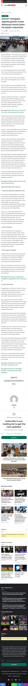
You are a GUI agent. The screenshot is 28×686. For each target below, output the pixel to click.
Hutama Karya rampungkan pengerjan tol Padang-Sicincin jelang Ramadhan (11, 370)
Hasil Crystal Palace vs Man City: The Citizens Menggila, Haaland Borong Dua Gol (20, 557)
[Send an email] (6, 31)
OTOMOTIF (8, 12)
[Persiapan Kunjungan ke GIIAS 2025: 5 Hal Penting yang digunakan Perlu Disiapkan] (7, 509)
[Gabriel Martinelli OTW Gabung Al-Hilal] (23, 622)
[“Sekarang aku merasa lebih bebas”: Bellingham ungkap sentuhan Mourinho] (7, 549)
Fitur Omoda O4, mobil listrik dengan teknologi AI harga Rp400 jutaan (20, 500)
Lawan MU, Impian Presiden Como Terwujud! (20, 574)
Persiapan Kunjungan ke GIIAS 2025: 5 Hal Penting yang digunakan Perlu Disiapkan (7, 517)
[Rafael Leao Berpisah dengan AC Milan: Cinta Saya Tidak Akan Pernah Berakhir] (7, 568)
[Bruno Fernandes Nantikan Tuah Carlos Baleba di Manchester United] (5, 628)
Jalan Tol (14, 377)
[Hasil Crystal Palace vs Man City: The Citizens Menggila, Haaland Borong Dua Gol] (21, 549)
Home (4, 12)
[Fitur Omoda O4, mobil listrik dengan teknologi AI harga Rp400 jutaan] (21, 493)
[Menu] (2, 5)
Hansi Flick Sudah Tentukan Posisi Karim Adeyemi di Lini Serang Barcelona (7, 500)
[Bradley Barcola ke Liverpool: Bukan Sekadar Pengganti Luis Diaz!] (14, 628)
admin (5, 31)
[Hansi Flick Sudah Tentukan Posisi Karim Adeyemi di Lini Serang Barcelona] (7, 493)
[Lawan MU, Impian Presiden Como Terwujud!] (21, 568)
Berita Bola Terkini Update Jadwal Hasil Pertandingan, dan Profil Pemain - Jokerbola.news (14, 674)
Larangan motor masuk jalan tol (14, 380)
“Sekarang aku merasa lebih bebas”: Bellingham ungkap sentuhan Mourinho (7, 557)
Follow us (3, 634)
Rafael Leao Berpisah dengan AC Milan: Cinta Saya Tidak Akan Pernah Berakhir (7, 575)
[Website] (14, 408)
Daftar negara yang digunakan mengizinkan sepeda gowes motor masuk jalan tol (14, 278)
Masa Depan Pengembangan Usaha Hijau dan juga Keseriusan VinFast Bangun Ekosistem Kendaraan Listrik (20, 518)
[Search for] (26, 5)
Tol (14, 384)
